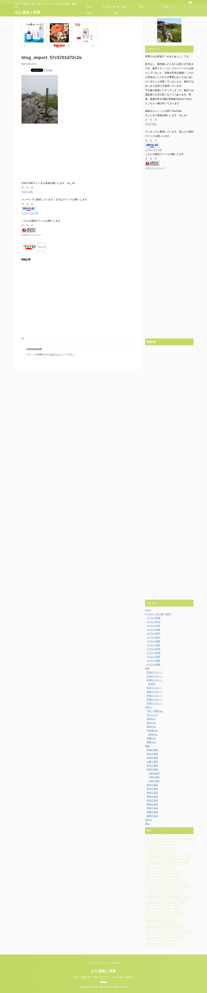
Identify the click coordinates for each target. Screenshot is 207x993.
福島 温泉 (172, 909)
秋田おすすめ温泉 (155, 926)
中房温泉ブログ (154, 850)
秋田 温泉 (170, 920)
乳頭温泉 (169, 856)
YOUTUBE (27, 191)
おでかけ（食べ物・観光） (115, 6)
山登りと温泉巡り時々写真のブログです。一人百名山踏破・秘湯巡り (103, 977)
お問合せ (115, 963)
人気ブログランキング (31, 234)
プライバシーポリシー (97, 963)
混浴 (187, 897)
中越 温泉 (170, 850)
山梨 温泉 (162, 862)
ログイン (55, 354)
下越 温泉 (152, 845)
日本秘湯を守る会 (173, 897)
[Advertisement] (49, 152)
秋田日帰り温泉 (174, 926)
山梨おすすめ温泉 (179, 862)
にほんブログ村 (30, 213)
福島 (183, 903)
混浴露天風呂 (153, 903)
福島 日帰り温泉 (155, 909)
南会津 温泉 (183, 856)
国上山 (150, 862)
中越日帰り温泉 (154, 856)
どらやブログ (153, 839)
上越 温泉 (168, 839)
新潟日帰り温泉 (154, 897)
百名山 (89, 13)
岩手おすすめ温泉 (155, 874)
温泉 (115, 13)
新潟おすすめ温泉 (179, 885)
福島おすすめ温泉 (155, 914)
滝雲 (165, 903)
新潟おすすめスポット (157, 885)
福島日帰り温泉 (154, 920)
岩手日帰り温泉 (174, 874)
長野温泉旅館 (153, 944)
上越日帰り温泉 (184, 839)
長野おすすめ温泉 (155, 938)
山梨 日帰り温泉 (154, 868)
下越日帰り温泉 (168, 845)
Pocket (48, 70)
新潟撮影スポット (155, 891)
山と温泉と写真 (27, 12)
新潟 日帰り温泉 (155, 879)
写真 (141, 6)
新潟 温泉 (172, 879)
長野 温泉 (186, 932)
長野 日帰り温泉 (174, 938)
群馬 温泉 (152, 932)
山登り (167, 6)
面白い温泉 (168, 944)
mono (89, 6)
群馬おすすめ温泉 (169, 932)
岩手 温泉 (171, 868)
